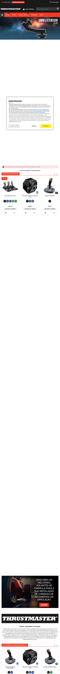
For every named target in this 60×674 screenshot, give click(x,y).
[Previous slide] (2, 28)
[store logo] (11, 9)
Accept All (46, 125)
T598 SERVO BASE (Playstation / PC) (30, 196)
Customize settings (14, 125)
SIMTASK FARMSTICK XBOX (49, 667)
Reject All (34, 125)
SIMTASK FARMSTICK (50, 195)
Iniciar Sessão (54, 2)
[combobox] (47, 9)
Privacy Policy (46, 109)
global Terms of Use (33, 112)
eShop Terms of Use (37, 109)
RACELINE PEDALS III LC (10, 195)
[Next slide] (57, 28)
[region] (30, 113)
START (44, 605)
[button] (6, 2)
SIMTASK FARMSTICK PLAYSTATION (10, 667)
